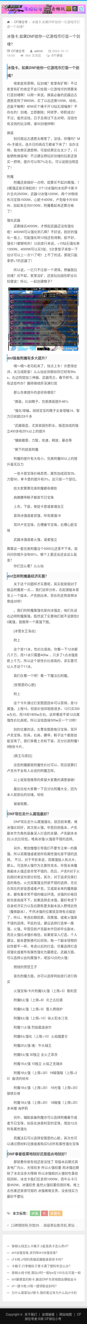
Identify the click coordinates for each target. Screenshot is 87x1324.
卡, (44, 1213)
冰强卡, (55, 1213)
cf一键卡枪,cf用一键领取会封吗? (34, 1286)
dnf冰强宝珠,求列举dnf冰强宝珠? (35, 1252)
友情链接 (48, 1314)
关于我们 (31, 1314)
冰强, (35, 1213)
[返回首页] (8, 22)
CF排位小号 (53, 1318)
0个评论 (57, 55)
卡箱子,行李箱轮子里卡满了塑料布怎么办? (41, 1266)
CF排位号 (21, 22)
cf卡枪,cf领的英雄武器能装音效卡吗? (37, 1259)
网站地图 (65, 1314)
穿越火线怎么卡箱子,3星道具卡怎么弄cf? (40, 1246)
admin (38, 51)
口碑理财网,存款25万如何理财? (34, 1225)
